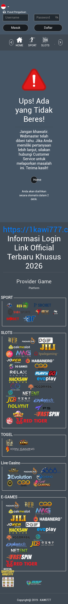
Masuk (15, 28)
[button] (5, 7)
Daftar (48, 28)
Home (35, 180)
